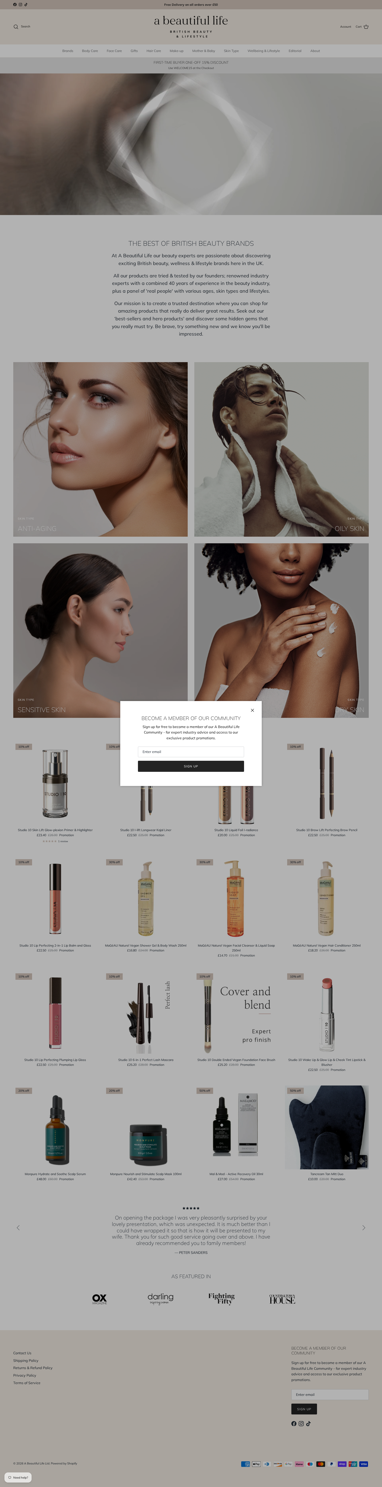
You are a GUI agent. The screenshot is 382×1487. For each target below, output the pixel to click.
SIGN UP (191, 766)
